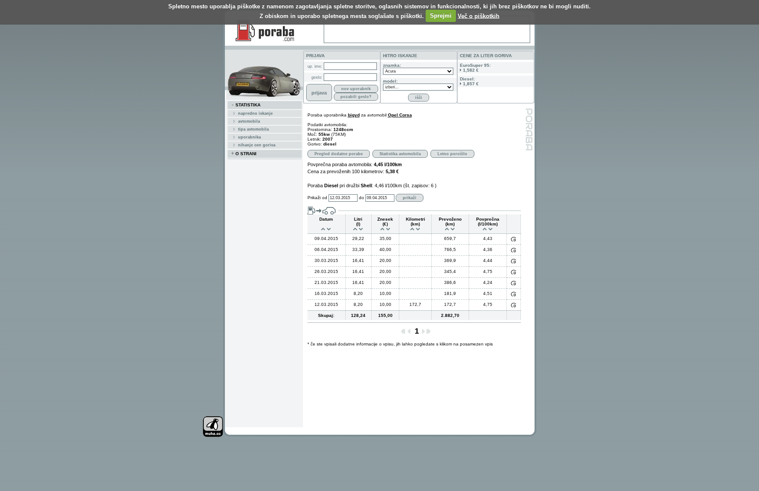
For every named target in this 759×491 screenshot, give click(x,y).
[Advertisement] (427, 29)
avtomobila (249, 121)
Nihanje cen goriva (256, 145)
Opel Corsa (400, 115)
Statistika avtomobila (400, 154)
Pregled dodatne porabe (338, 154)
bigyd (354, 115)
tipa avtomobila (253, 129)
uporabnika (249, 137)
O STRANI (244, 154)
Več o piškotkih (478, 15)
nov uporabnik (356, 89)
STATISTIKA (245, 105)
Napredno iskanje (255, 113)
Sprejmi (441, 15)
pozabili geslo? (356, 97)
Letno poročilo (452, 154)
